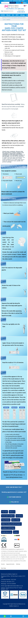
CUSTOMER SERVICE (15, 497)
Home (3, 564)
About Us (12, 511)
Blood (8, 15)
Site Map (3, 568)
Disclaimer (19, 516)
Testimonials (21, 10)
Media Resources (7, 532)
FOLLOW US (15, 502)
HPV (17, 15)
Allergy (22, 15)
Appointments (10, 564)
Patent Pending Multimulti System (11, 524)
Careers (16, 532)
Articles (18, 564)
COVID (3, 15)
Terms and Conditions (8, 516)
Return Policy (15, 520)
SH (13, 15)
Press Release (6, 520)
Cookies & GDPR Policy (8, 528)
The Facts (4, 511)
